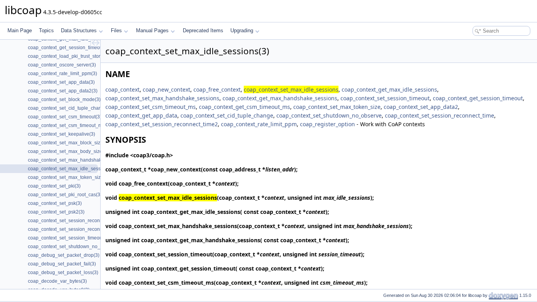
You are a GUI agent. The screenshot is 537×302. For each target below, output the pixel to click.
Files (116, 30)
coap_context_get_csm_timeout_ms (244, 106)
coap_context (122, 89)
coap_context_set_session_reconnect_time (439, 115)
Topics (46, 30)
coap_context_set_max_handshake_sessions (162, 98)
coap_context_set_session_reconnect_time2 (161, 124)
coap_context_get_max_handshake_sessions (280, 98)
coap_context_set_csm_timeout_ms (150, 106)
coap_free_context (217, 89)
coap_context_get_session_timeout (478, 98)
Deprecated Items (203, 30)
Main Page (19, 30)
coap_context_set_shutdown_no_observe (329, 115)
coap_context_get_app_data (141, 115)
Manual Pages (152, 30)
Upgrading (241, 30)
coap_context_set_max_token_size (337, 106)
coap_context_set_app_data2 (421, 106)
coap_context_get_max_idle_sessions (389, 89)
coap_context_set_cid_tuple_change (226, 115)
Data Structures (79, 30)
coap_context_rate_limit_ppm (259, 124)
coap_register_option (327, 124)
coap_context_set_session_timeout (385, 98)
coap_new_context (166, 89)
